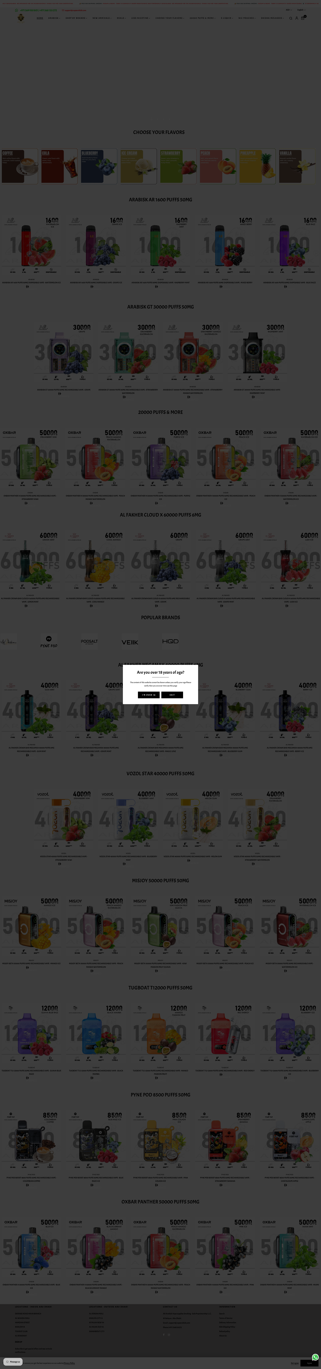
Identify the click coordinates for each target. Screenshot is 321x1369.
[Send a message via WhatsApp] (315, 1357)
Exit (172, 695)
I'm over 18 (148, 695)
